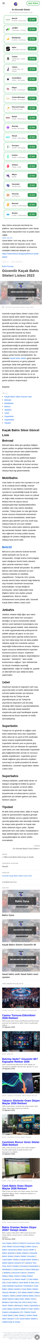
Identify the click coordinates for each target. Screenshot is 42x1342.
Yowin (25, 1305)
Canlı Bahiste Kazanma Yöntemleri (17, 1286)
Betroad (7, 400)
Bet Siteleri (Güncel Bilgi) (14, 1246)
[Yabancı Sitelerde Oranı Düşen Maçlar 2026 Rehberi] (21, 1083)
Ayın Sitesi (33, 3)
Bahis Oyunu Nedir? (26, 1250)
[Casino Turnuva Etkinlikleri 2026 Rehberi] (21, 998)
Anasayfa (5, 261)
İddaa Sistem (14, 1276)
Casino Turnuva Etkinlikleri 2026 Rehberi (18, 1016)
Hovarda (23, 1266)
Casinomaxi (18, 1269)
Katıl (33, 19)
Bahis (4, 1054)
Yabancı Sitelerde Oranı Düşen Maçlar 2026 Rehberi (21, 1102)
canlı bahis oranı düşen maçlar (19, 1180)
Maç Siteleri (20, 1315)
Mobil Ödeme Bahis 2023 (28, 1296)
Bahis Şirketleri (8, 1253)
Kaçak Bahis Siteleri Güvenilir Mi (19, 945)
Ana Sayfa (6, 1243)
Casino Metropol (32, 1269)
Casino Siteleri (8, 1010)
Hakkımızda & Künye (11, 1322)
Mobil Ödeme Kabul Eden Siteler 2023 (18, 1299)
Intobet (16, 1266)
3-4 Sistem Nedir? (19, 1279)
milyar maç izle (7, 238)
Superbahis (9, 420)
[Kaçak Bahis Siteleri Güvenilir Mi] (21, 930)
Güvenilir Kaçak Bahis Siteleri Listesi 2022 (17, 876)
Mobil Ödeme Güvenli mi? (13, 1263)
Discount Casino (19, 1273)
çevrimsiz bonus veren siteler (19, 1137)
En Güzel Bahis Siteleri (27, 1319)
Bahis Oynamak (9, 1250)
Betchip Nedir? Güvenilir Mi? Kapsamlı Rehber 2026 (20, 1060)
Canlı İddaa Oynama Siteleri (14, 1309)
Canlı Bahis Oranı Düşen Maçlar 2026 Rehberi (17, 1187)
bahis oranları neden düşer (18, 1222)
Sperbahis (34, 1305)
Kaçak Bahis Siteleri (29, 1260)
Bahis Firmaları (16, 261)
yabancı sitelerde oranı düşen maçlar (22, 1095)
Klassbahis (33, 1266)
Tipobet (7, 423)
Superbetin (9, 416)
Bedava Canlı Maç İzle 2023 (14, 1302)
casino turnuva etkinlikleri (26, 1010)
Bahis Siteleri (22, 1253)
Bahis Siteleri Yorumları (25, 1256)
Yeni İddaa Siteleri (25, 1292)
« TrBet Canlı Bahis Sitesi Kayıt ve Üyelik (18, 857)
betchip (10, 1054)
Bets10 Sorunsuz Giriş (30, 1243)
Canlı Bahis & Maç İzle (28, 1283)
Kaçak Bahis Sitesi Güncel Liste (18, 397)
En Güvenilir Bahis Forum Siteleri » (26, 848)
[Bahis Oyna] (21, 901)
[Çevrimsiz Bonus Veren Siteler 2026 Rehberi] (21, 1124)
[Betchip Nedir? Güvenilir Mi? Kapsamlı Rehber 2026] (21, 1041)
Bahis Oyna (8, 915)
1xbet (6, 413)
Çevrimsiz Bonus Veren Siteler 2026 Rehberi (20, 1143)
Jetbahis (8, 410)
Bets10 (7, 406)
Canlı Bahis (12, 1283)
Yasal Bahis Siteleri (10, 1260)
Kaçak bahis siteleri (18, 358)
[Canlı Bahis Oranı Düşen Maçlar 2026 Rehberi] (21, 1168)
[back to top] (37, 1337)
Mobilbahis (9, 403)
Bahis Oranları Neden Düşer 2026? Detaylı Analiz (19, 1228)
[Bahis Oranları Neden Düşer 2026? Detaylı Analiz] (21, 1210)
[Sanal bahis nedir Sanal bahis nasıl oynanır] (21, 960)
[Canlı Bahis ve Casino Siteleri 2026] (15, 3)
